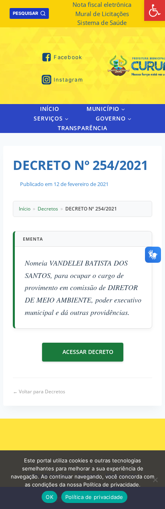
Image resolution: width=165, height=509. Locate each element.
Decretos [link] (48, 208)
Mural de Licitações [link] (102, 14)
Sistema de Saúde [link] (102, 22)
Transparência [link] (82, 128)
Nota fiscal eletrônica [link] (101, 4)
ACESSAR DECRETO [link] (87, 352)
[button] (123, 108)
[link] (154, 10)
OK (49, 497)
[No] (155, 480)
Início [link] (49, 108)
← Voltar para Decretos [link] (39, 391)
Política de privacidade (94, 497)
